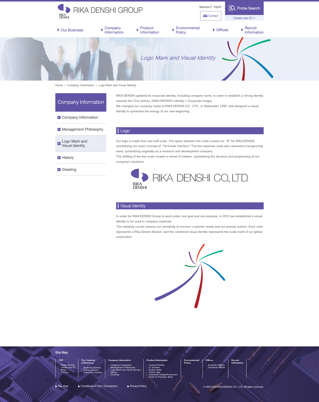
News (63, 370)
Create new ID (68, 367)
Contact (65, 372)
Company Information (80, 85)
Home (59, 85)
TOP (61, 360)
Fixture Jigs (154, 372)
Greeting (114, 374)
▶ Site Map (61, 386)
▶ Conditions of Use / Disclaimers (98, 386)
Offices (209, 360)
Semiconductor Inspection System (93, 371)
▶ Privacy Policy (136, 386)
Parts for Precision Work (161, 377)
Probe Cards (155, 370)
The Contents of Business (88, 361)
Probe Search (68, 365)
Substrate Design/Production (163, 374)
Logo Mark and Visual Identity (125, 370)
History (113, 372)
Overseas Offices (216, 367)
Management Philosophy (122, 367)
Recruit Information (237, 361)
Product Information (157, 360)
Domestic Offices (216, 365)
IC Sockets (154, 367)
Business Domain (92, 367)
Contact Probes (156, 365)
